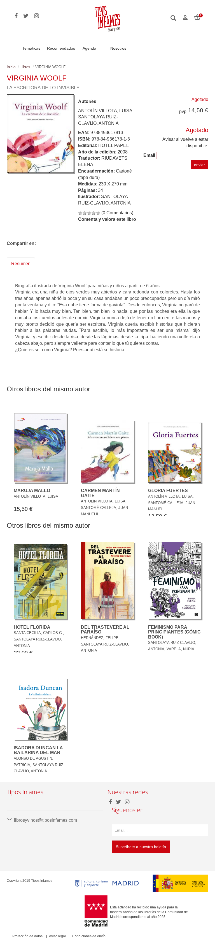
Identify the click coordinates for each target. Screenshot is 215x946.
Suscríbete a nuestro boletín (141, 846)
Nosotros (118, 48)
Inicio (11, 67)
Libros (25, 67)
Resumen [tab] (21, 263)
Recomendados (61, 48)
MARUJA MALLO (32, 490)
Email (149, 155)
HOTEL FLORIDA (32, 627)
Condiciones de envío (89, 936)
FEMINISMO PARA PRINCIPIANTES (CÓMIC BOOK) (174, 632)
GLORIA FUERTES (168, 490)
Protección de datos (27, 936)
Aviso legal (57, 936)
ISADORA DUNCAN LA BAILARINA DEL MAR (38, 750)
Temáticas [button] (31, 48)
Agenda (89, 48)
